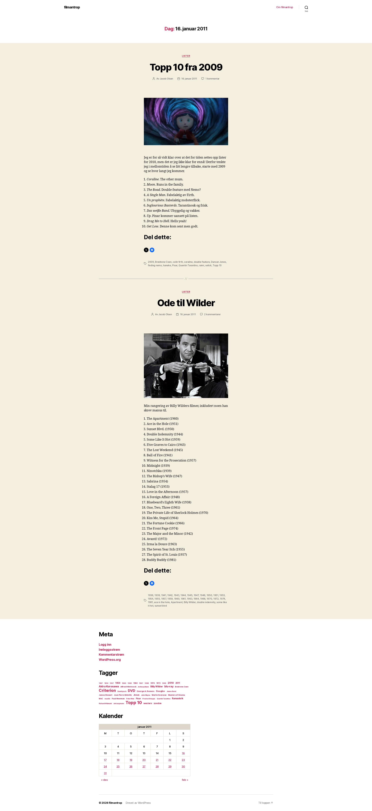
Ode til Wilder (186, 302)
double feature (202, 261)
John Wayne (145, 695)
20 (143, 759)
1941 (163, 595)
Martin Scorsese (159, 695)
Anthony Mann (143, 687)
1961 (183, 598)
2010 (171, 682)
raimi (201, 265)
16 (183, 753)
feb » (185, 779)
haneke (167, 265)
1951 (215, 595)
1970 (209, 598)
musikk (107, 699)
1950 (209, 595)
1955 (157, 598)
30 (183, 766)
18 (118, 759)
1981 (150, 602)
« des (104, 779)
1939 (157, 595)
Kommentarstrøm (111, 654)
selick (208, 265)
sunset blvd (161, 605)
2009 (151, 261)
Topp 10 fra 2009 (186, 67)
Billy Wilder (190, 602)
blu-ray (168, 686)
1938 (150, 595)
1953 (222, 595)
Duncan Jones (218, 261)
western (147, 703)
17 (105, 759)
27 (144, 766)
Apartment (177, 602)
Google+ (160, 691)
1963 (189, 598)
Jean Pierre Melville (123, 695)
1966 (202, 598)
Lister (186, 56)
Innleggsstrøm (109, 649)
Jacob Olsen (166, 78)
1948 (202, 595)
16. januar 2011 (189, 78)
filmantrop (72, 7)
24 (105, 766)
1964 (196, 598)
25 (118, 766)
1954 (150, 598)
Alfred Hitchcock (128, 686)
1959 (170, 598)
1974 (222, 598)
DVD (131, 690)
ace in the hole (162, 602)
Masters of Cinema (176, 695)
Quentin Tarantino (188, 265)
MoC (101, 699)
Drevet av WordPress (138, 802)
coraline (188, 261)
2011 (177, 683)
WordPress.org (110, 659)
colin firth (178, 261)
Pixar (174, 265)
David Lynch (121, 691)
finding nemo (155, 265)
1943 (176, 595)
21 (157, 759)
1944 (183, 595)
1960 (177, 598)
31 (105, 773)
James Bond (171, 691)
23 (183, 759)
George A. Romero (145, 691)
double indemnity (206, 602)
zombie (157, 703)
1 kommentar (212, 78)
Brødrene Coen (163, 261)
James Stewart (105, 695)
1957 (163, 598)
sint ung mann (118, 703)
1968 (147, 683)
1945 (189, 595)
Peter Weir (130, 699)
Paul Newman (118, 698)
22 (169, 759)
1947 (196, 595)
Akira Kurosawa (109, 686)
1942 (170, 595)
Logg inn (105, 644)
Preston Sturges (148, 699)
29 (169, 766)
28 (157, 766)
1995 (164, 683)
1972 (216, 598)
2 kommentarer (212, 314)
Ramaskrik (177, 698)
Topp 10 (217, 265)
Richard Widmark (105, 703)
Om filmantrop (284, 7)
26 (130, 766)
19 (131, 759)
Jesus (136, 695)
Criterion (107, 690)
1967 (141, 683)
